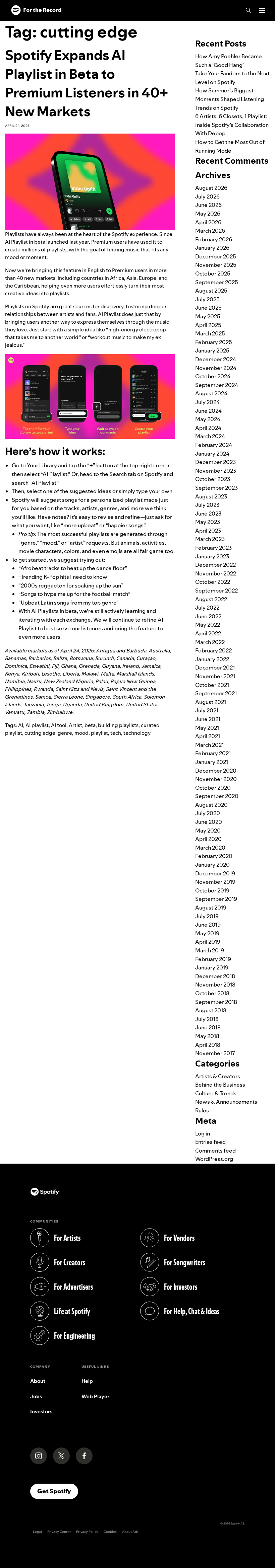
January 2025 (212, 350)
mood (81, 732)
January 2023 (212, 556)
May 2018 (207, 1036)
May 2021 (207, 727)
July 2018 (207, 1019)
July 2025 (207, 299)
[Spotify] (36, 10)
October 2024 (212, 376)
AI (20, 725)
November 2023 (215, 470)
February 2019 (213, 959)
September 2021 (216, 693)
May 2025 (207, 316)
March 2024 (210, 436)
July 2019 (207, 916)
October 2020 (213, 787)
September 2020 (216, 796)
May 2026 (207, 213)
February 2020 (213, 856)
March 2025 (210, 333)
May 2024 (207, 419)
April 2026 (208, 222)
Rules (202, 1110)
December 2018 (215, 976)
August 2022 (211, 599)
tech (115, 732)
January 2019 (211, 967)
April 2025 (208, 325)
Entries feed (210, 1142)
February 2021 (213, 753)
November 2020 (216, 779)
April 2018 (207, 1044)
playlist (99, 732)
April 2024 (208, 428)
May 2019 (207, 933)
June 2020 (208, 822)
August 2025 (211, 290)
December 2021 (215, 667)
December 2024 (215, 359)
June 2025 (208, 307)
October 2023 (212, 479)
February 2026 (213, 239)
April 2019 (207, 941)
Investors (41, 1411)
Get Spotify (57, 1491)
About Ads (130, 1532)
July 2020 (207, 813)
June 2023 (208, 513)
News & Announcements (226, 1101)
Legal (37, 1532)
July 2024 (207, 402)
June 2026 (208, 205)
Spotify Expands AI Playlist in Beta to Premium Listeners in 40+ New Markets (86, 83)
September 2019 (216, 899)
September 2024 (216, 385)
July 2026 (207, 196)
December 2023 (215, 462)
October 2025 (212, 273)
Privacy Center (59, 1532)
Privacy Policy (87, 1532)
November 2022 (215, 573)
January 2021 (211, 762)
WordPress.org (214, 1159)
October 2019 (212, 890)
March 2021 (209, 745)
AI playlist (37, 725)
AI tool (58, 725)
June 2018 (208, 1027)
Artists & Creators (217, 1076)
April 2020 (208, 839)
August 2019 (210, 907)
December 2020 (215, 770)
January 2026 (212, 247)
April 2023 (208, 530)
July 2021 (206, 710)
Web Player (95, 1396)
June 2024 (208, 410)
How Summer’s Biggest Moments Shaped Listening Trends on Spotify (229, 99)
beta (90, 725)
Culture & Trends (215, 1093)
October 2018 (212, 993)
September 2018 (216, 1002)
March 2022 (210, 642)
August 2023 (211, 496)
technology (137, 732)
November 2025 (215, 264)
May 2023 (207, 522)
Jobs (36, 1396)
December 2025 (215, 256)
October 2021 (212, 685)
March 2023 (210, 539)
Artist (75, 725)
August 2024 (211, 393)
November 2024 (215, 368)
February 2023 (213, 547)
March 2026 (210, 230)
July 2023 (207, 504)
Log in (202, 1133)
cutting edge (39, 732)
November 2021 (215, 676)
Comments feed (215, 1150)
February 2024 (213, 445)
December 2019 (215, 873)
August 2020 (211, 804)
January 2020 (212, 864)
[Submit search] (266, 25)
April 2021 (207, 736)
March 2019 (209, 950)
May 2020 (208, 830)
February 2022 (213, 650)
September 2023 (216, 487)
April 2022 (208, 633)
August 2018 (210, 1010)
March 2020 (210, 847)
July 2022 (207, 607)
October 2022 (212, 581)
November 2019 (215, 881)
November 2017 (215, 1053)
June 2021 (207, 719)
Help (87, 1381)
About (37, 1381)
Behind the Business (220, 1084)
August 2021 (210, 702)
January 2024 (212, 453)
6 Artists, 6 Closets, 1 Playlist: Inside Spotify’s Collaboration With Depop (232, 124)
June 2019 (208, 924)
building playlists (118, 725)
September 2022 (216, 590)
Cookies (110, 1532)
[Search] (248, 10)
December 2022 (215, 564)
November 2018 (215, 984)
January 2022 (212, 659)
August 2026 (211, 187)
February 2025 (213, 342)
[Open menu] (262, 10)
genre (65, 732)
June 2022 (208, 616)
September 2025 (216, 282)
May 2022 (207, 624)
